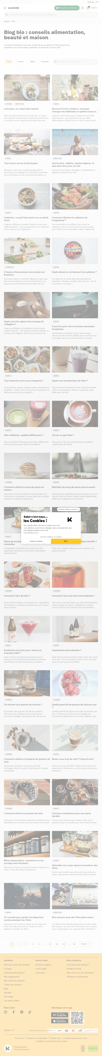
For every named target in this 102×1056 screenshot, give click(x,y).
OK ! (66, 541)
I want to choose (36, 541)
